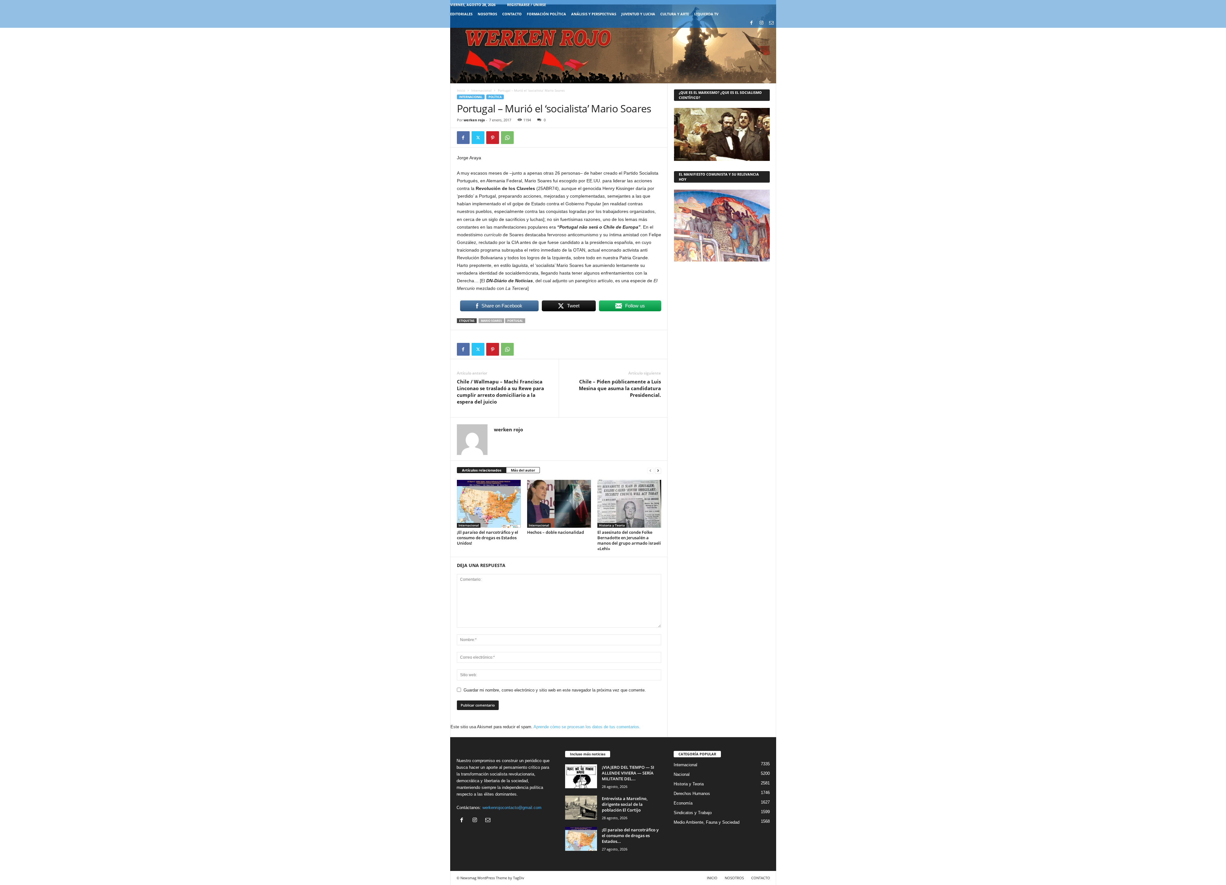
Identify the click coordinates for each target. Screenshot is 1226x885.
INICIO (712, 877)
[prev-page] (650, 470)
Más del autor (523, 470)
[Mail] (771, 23)
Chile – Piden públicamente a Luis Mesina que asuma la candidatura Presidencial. (620, 388)
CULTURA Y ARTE (674, 13)
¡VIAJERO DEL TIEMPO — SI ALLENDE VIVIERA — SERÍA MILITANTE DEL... (628, 773)
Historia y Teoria (612, 525)
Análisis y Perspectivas (593, 13)
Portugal (515, 321)
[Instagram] (761, 23)
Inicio (461, 90)
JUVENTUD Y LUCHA (638, 13)
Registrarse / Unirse (526, 4)
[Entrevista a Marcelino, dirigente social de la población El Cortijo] (581, 808)
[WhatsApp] (507, 137)
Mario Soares (491, 321)
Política (495, 97)
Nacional (682, 774)
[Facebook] (751, 23)
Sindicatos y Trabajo (693, 812)
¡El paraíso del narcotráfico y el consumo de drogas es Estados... (630, 835)
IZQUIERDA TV (706, 13)
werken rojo (474, 119)
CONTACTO (512, 13)
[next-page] (658, 470)
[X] (478, 137)
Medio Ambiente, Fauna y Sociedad (706, 822)
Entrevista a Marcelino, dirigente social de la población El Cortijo (624, 804)
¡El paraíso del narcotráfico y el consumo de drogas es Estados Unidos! (487, 537)
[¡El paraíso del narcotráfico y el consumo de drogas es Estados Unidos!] (489, 504)
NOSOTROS (487, 13)
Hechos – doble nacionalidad (555, 532)
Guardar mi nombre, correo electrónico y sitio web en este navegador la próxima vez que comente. (555, 690)
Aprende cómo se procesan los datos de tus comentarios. (587, 726)
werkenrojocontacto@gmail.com (511, 807)
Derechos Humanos (692, 793)
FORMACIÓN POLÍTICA (546, 13)
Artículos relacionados (481, 470)
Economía (683, 803)
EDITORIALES (461, 13)
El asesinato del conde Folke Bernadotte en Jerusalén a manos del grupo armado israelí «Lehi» (629, 540)
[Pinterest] (492, 137)
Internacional (481, 90)
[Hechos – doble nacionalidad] (559, 504)
